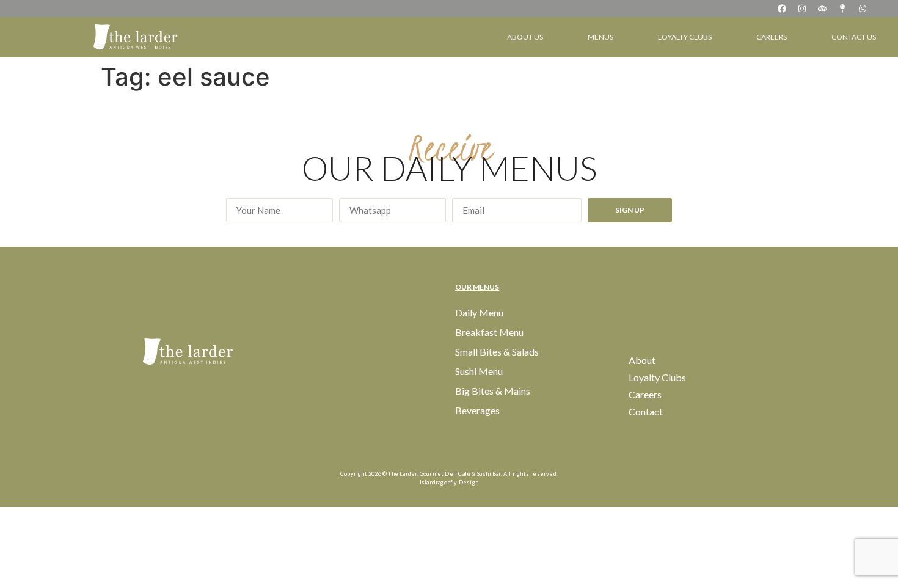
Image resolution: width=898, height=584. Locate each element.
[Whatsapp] (862, 8)
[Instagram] (802, 8)
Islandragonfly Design (449, 482)
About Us (525, 37)
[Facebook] (781, 8)
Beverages (477, 410)
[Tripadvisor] (822, 8)
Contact (646, 411)
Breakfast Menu (489, 332)
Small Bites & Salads (497, 351)
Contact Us (853, 37)
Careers (771, 37)
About (642, 360)
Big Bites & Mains (492, 390)
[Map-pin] (842, 8)
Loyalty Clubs (685, 37)
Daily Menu (479, 312)
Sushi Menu (479, 371)
